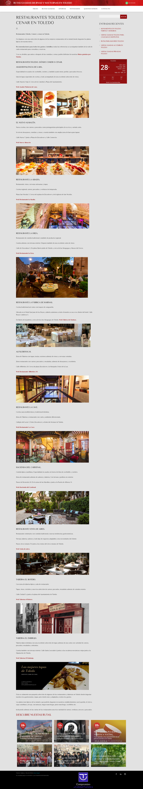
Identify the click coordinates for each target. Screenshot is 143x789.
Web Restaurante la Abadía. (25, 199)
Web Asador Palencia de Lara (26, 87)
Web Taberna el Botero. (24, 599)
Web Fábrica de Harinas (67, 320)
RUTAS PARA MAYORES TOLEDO (112, 41)
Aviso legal (36, 773)
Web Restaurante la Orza (25, 253)
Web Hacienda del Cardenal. (26, 487)
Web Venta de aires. (23, 549)
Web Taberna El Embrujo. (25, 658)
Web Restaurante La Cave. (25, 427)
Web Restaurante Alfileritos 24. (27, 372)
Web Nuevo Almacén (23, 142)
